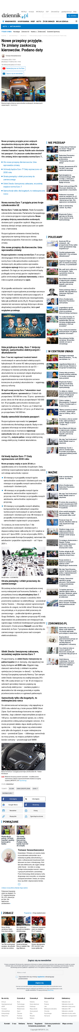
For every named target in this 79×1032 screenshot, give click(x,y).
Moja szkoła (33, 1009)
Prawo (46, 1002)
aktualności (23, 35)
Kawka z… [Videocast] (38, 32)
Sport (18, 1011)
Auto (5, 26)
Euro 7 (35, 789)
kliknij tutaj (50, 990)
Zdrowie (19, 1013)
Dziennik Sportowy (53, 32)
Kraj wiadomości (39, 913)
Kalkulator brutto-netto (69, 1013)
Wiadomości (20, 1009)
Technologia (20, 1004)
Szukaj (73, 16)
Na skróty (5, 998)
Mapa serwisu (67, 1024)
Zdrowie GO (25, 32)
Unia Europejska (23, 789)
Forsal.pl (4, 1009)
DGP (47, 11)
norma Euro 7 (7, 793)
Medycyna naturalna (50, 1009)
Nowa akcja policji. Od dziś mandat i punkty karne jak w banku (7, 840)
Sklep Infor (5, 1016)
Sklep (74, 11)
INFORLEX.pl (40, 11)
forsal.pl (31, 11)
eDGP (3, 1006)
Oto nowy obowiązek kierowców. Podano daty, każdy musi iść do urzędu (22, 841)
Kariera (30, 1024)
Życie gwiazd (34, 1011)
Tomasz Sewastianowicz (13, 56)
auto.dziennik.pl (13, 35)
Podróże (19, 1016)
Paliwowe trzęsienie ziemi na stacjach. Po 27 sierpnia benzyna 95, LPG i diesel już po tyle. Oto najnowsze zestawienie (8, 897)
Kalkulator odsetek (67, 1011)
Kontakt (7, 1024)
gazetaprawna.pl (66, 11)
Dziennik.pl (21, 998)
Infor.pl (4, 1002)
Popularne (27, 913)
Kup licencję (22, 780)
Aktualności (15, 26)
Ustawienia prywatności (36, 1026)
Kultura (32, 1018)
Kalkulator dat (66, 1002)
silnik (11, 789)
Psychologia (48, 1013)
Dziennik (3, 35)
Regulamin (38, 1024)
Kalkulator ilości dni (67, 1004)
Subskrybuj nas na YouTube (15, 68)
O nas (14, 1024)
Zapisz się (39, 983)
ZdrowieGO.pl (55, 11)
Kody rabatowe (34, 1004)
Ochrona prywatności (52, 1024)
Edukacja (32, 1006)
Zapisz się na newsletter (14, 74)
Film (31, 1013)
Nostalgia (16, 32)
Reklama (22, 1024)
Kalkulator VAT (66, 1009)
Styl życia (47, 1016)
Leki (45, 1006)
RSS (49, 1026)
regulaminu (41, 976)
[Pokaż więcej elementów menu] (76, 21)
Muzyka (32, 1016)
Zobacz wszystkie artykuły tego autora (14, 888)
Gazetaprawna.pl (7, 1004)
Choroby (46, 1011)
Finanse (46, 1004)
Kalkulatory (66, 998)
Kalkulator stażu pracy (68, 1006)
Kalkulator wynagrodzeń (69, 1016)
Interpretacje (5, 1013)
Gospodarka (20, 1006)
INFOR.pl (23, 11)
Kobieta (32, 1002)
